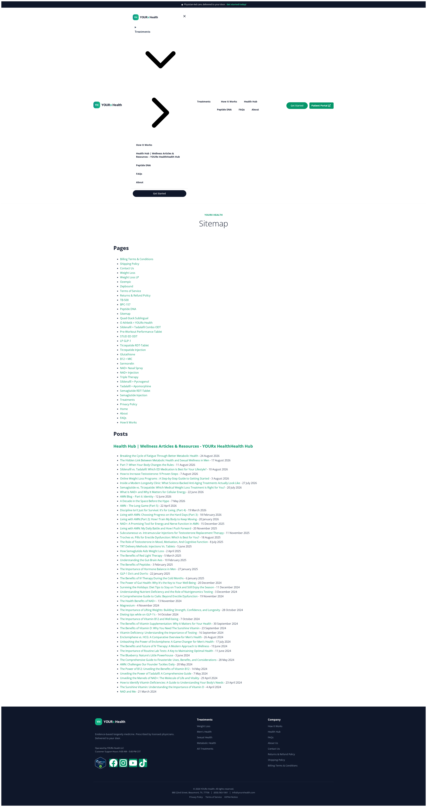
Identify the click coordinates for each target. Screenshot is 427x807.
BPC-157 (125, 304)
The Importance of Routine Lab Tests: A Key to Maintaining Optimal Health (166, 651)
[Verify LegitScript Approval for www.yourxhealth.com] (100, 768)
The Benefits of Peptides (135, 564)
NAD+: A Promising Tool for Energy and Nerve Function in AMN (159, 524)
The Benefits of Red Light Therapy (141, 555)
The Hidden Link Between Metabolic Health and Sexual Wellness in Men (164, 460)
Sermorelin (127, 363)
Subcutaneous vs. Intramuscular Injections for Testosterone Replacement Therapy (172, 533)
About (124, 413)
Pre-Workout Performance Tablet (141, 332)
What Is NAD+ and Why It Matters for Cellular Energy (153, 492)
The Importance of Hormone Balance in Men (148, 569)
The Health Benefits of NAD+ (138, 601)
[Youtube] (133, 763)
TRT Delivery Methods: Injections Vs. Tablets (147, 546)
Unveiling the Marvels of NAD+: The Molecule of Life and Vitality (159, 678)
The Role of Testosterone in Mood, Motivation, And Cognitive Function (164, 542)
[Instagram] (123, 763)
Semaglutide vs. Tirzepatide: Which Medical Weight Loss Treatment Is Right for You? (172, 487)
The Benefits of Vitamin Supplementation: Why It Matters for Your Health (165, 623)
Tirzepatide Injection (133, 350)
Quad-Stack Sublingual (134, 318)
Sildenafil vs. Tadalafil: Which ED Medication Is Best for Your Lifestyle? (163, 469)
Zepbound (126, 286)
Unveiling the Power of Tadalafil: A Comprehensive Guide (155, 673)
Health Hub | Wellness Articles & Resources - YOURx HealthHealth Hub (183, 446)
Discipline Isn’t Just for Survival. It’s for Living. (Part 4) (153, 510)
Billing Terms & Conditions (136, 259)
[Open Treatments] (212, 101)
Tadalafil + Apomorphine (135, 386)
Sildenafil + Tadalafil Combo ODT (140, 327)
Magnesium (127, 605)
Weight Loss (127, 273)
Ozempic (125, 282)
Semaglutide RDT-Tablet (135, 391)
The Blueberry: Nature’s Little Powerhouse (146, 655)
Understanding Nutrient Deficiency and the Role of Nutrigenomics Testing (166, 592)
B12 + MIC (126, 359)
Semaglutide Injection (133, 395)
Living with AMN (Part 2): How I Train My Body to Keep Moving (158, 519)
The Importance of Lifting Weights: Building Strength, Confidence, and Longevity (170, 610)
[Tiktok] (143, 763)
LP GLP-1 (125, 341)
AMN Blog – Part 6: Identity (136, 496)
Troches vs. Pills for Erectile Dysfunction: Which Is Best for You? (159, 537)
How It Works (128, 422)
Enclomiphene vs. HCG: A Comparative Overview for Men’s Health (161, 637)
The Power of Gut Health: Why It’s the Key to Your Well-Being (158, 583)
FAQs (123, 418)
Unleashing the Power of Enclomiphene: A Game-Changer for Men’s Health (167, 641)
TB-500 (124, 300)
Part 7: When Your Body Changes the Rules (147, 465)
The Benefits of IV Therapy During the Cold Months (152, 578)
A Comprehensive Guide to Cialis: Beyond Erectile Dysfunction (159, 596)
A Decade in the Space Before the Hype (144, 501)
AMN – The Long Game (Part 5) (139, 506)
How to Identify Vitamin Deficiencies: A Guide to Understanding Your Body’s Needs (172, 682)
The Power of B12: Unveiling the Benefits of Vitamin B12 (154, 669)
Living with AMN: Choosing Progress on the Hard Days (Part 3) (159, 515)
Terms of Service (130, 291)
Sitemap (125, 313)
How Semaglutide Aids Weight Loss (142, 551)
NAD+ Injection (129, 372)
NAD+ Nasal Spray (131, 368)
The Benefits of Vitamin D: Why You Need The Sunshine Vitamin (159, 628)
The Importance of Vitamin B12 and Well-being (149, 619)
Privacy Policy (128, 404)
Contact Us (127, 268)
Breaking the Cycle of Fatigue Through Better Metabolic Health (159, 456)
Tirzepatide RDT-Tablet (134, 345)
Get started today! (236, 4)
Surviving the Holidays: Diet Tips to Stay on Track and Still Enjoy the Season (167, 587)
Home (124, 409)
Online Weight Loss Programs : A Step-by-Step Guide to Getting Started (164, 478)
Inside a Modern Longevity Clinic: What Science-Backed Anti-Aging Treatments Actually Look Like (180, 483)
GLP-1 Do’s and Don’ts (134, 573)
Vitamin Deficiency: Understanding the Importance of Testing (158, 632)
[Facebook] (113, 763)
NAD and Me (128, 691)
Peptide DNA (128, 309)
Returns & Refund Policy (135, 295)
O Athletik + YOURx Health (136, 323)
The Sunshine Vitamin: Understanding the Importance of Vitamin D (162, 687)
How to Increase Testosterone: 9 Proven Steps (149, 474)
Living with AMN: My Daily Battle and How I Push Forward (155, 528)
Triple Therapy (129, 377)
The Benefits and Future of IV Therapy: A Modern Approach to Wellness (164, 646)
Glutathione (127, 354)
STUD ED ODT (128, 336)
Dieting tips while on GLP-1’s (137, 614)
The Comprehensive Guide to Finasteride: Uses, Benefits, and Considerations (168, 660)
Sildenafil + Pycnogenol (134, 381)
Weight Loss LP (129, 277)
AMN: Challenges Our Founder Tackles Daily (147, 664)
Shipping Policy (129, 264)
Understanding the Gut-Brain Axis (141, 560)
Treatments (127, 400)
